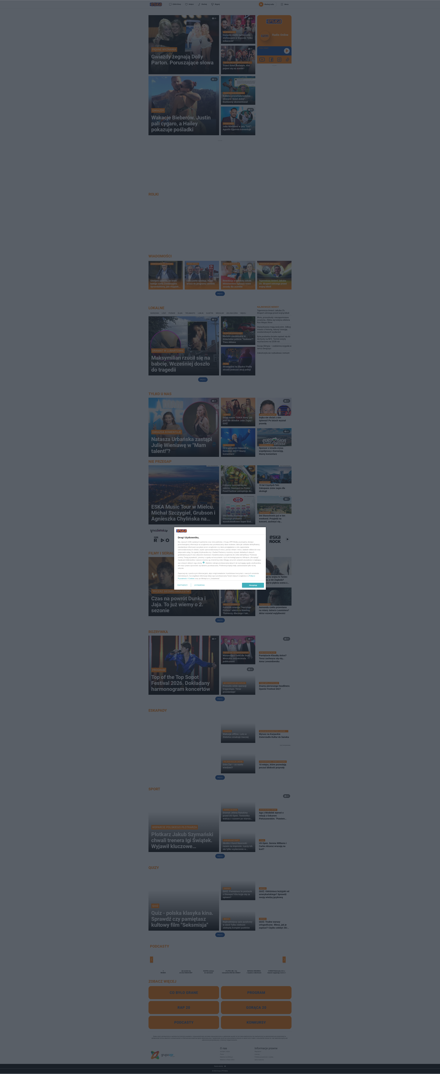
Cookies (191, 578)
